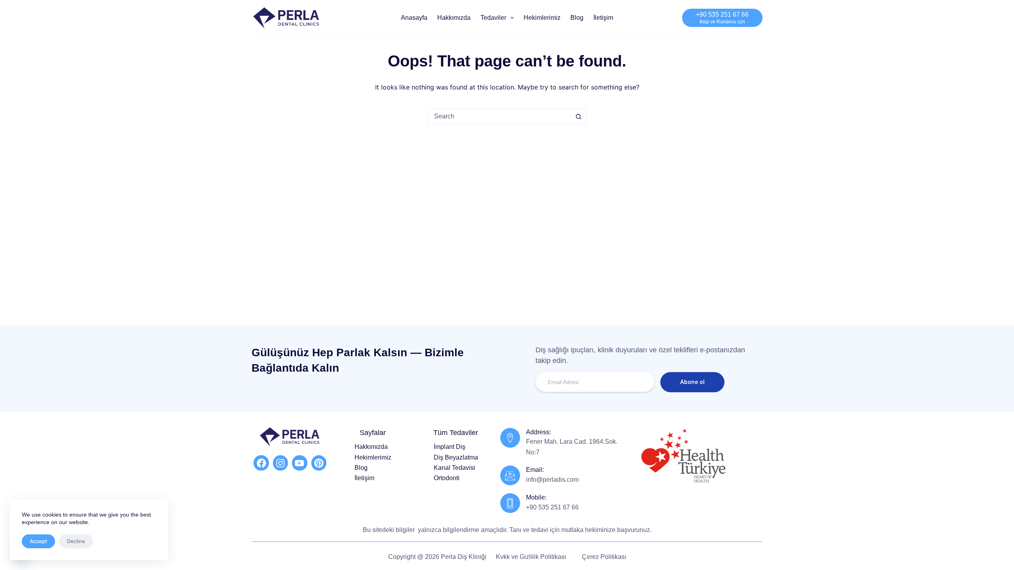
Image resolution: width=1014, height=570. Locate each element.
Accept (38, 541)
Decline (76, 541)
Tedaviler (493, 17)
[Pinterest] (318, 462)
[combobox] (499, 116)
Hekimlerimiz (542, 17)
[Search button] (578, 116)
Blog (576, 17)
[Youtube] (299, 462)
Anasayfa (414, 17)
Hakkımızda (454, 17)
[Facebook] (261, 462)
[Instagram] (280, 462)
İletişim (603, 17)
